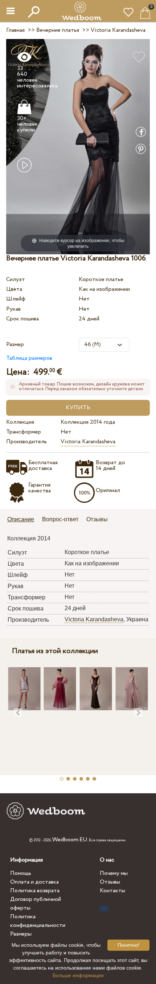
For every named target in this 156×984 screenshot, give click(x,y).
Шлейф (15, 298)
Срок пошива (22, 318)
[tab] (23, 520)
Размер (15, 344)
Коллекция (20, 422)
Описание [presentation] (20, 519)
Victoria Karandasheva (88, 441)
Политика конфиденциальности (37, 920)
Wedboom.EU (69, 840)
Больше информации (78, 975)
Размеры (21, 934)
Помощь (20, 873)
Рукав (13, 309)
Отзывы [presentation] (97, 519)
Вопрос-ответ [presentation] (60, 519)
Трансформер (23, 431)
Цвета (14, 289)
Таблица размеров (29, 358)
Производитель (26, 441)
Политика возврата (34, 890)
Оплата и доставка (34, 882)
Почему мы (114, 873)
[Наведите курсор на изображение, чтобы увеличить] (78, 146)
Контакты (112, 890)
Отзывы (110, 882)
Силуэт (15, 279)
